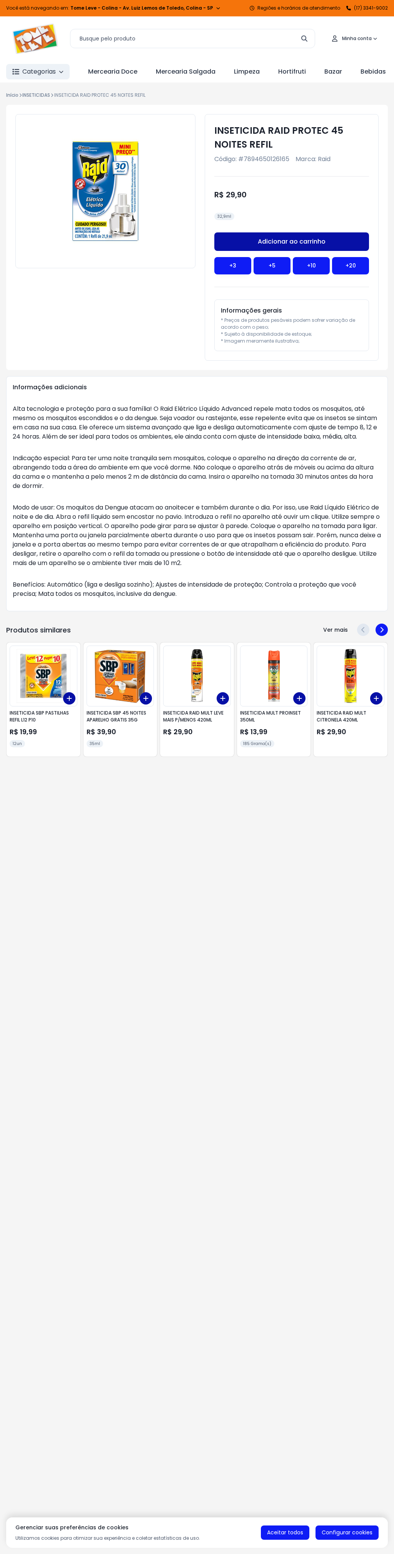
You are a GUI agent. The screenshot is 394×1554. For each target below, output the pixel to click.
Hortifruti (292, 71)
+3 (232, 265)
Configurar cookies (347, 1532)
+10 (311, 265)
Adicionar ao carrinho (292, 241)
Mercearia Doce (112, 71)
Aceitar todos (285, 1532)
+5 (272, 265)
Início (12, 95)
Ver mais (335, 630)
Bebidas (373, 71)
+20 (351, 265)
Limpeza (247, 71)
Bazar (333, 71)
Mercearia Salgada (185, 71)
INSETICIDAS (36, 95)
